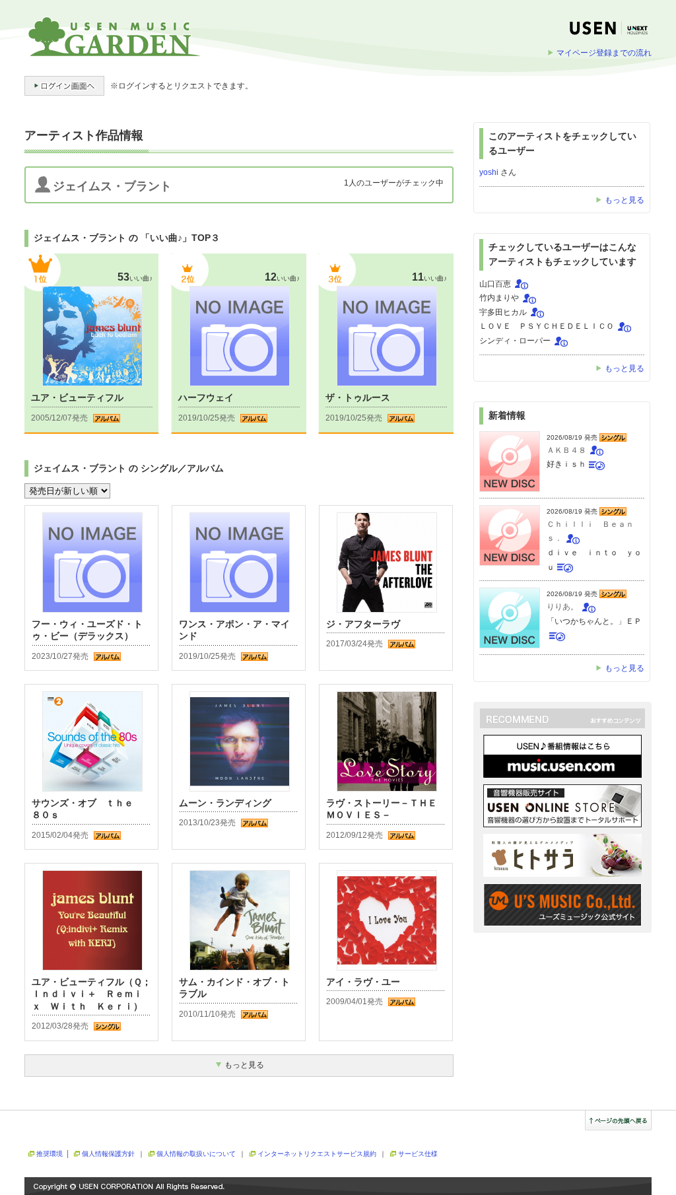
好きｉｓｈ (566, 464)
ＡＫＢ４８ (566, 450)
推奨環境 (49, 1153)
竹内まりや (499, 297)
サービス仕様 (418, 1153)
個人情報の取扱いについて (196, 1153)
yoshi (488, 172)
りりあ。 (562, 606)
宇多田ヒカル (503, 312)
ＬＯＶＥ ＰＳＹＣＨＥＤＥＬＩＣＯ (546, 326)
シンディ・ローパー (515, 340)
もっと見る (624, 200)
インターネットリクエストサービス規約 (316, 1153)
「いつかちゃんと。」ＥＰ (594, 621)
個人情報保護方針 (108, 1153)
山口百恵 (495, 284)
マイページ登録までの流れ (604, 52)
